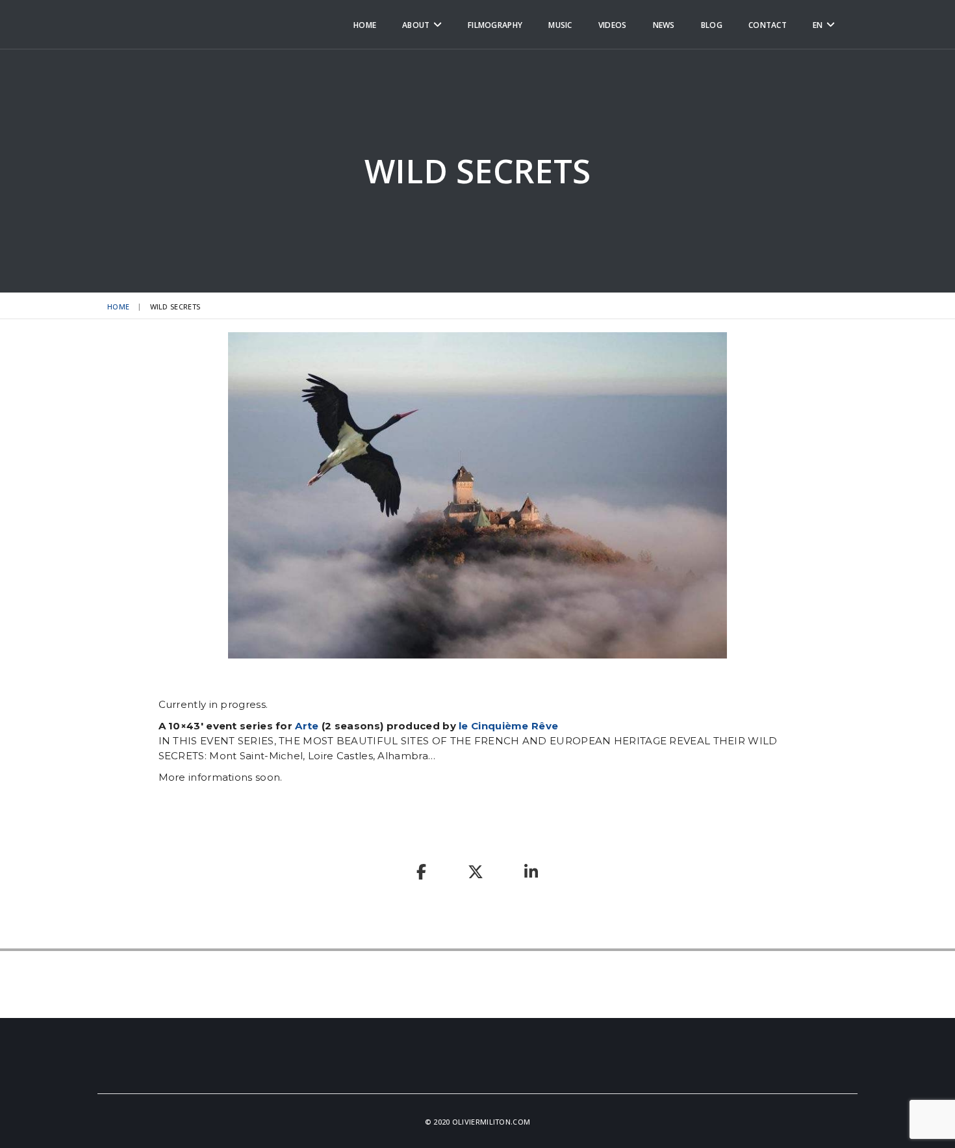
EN (818, 25)
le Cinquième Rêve (508, 726)
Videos (612, 25)
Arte (306, 726)
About (416, 25)
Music (560, 25)
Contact (767, 25)
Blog (711, 25)
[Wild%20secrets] (421, 874)
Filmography (495, 25)
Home (364, 25)
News (664, 25)
